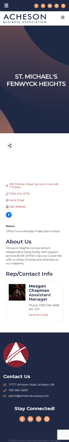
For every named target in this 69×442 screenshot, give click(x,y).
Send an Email (38, 315)
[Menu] (6, 5)
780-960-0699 (18, 390)
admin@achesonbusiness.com (29, 396)
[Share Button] (9, 145)
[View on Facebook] (9, 216)
